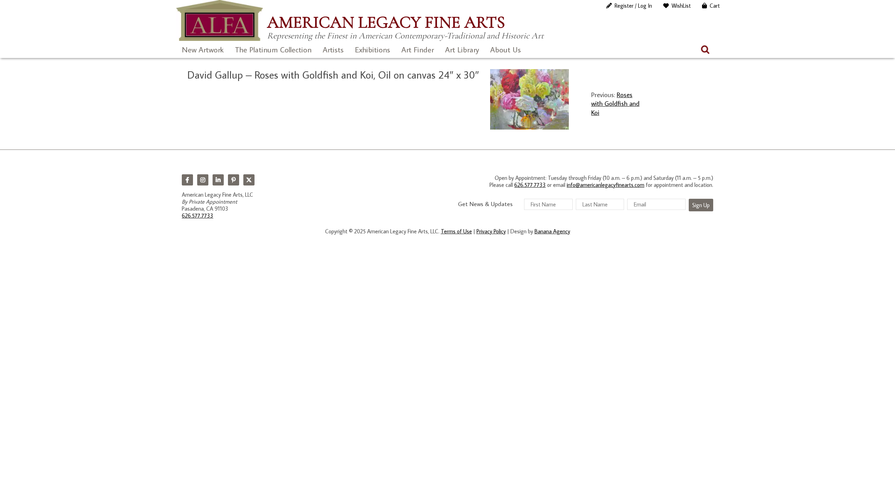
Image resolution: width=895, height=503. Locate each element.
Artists (333, 49)
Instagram (202, 179)
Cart (715, 5)
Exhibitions (372, 49)
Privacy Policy (491, 231)
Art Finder (417, 49)
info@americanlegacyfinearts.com (605, 184)
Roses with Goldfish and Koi (615, 103)
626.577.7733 (197, 215)
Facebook (187, 179)
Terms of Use (456, 231)
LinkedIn (218, 179)
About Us (505, 49)
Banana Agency (552, 231)
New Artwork (203, 49)
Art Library (462, 49)
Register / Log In (633, 5)
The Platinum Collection (273, 49)
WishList (681, 5)
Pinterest (233, 179)
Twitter (249, 179)
